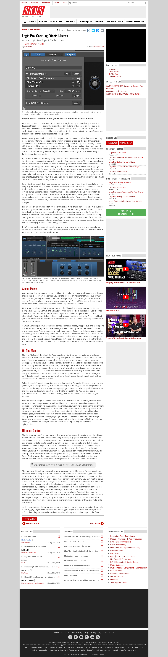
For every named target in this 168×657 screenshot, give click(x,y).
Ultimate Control (31, 430)
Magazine (56, 21)
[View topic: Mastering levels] (102, 575)
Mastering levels (71, 575)
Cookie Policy (77, 632)
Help (64, 3)
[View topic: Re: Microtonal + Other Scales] (59, 547)
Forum (43, 21)
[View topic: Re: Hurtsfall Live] (59, 536)
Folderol (24, 550)
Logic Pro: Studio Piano (117, 153)
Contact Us (65, 632)
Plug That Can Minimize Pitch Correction (81, 551)
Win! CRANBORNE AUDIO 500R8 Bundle (123, 94)
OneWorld (25, 570)
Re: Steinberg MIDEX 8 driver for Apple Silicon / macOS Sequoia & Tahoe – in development (39, 567)
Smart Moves (29, 288)
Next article (95, 523)
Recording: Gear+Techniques (122, 536)
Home (25, 21)
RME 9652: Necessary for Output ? (78, 546)
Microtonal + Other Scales (75, 561)
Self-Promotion (25, 543)
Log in (24, 3)
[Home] (33, 10)
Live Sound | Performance (121, 559)
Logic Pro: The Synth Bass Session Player (124, 166)
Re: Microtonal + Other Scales (33, 547)
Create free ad (126, 142)
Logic (42, 44)
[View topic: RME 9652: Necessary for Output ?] (102, 546)
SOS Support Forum (118, 582)
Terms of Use (109, 632)
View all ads (112, 142)
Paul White (28, 47)
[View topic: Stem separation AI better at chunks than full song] (102, 570)
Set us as (72, 30)
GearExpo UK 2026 (112, 310)
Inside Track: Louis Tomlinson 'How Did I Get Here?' (125, 202)
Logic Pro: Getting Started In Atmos (122, 162)
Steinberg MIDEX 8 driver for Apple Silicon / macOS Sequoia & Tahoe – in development (82, 536)
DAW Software (31, 44)
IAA (22, 560)
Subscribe (46, 3)
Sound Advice (115, 21)
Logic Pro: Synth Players (118, 171)
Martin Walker (26, 540)
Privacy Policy (96, 632)
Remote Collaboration (119, 573)
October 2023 (98, 46)
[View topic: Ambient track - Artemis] (102, 541)
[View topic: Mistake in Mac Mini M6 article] (102, 566)
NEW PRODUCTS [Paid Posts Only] (125, 547)
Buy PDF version (29, 518)
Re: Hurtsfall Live (28, 536)
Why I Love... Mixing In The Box (120, 183)
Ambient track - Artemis (74, 541)
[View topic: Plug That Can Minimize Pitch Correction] (102, 551)
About (56, 632)
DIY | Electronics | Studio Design (124, 562)
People (99, 21)
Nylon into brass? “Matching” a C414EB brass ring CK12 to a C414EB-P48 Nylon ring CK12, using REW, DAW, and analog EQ (82, 580)
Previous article (32, 523)
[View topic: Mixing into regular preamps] (102, 556)
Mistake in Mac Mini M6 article (77, 566)
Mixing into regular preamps (76, 556)
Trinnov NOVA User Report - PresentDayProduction (123, 338)
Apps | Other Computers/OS (122, 556)
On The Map (29, 350)
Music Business (135, 21)
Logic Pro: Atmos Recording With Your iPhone (126, 157)
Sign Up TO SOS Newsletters (126, 212)
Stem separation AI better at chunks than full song (82, 570)
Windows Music (117, 550)
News (32, 21)
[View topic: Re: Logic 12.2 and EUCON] (59, 557)
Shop (56, 3)
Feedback (114, 579)
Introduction (113, 69)
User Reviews (116, 570)
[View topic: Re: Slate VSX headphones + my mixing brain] (59, 577)
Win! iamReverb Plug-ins (116, 91)
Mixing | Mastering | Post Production (32, 583)
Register (34, 3)
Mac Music (24, 563)
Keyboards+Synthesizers (28, 553)
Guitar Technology (118, 544)
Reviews (70, 21)
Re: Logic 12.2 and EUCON (31, 557)
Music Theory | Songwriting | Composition (128, 568)
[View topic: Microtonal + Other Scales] (102, 561)
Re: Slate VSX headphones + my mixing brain (39, 577)
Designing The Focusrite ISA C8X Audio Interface (123, 282)
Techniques (85, 21)
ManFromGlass (27, 580)
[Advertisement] (126, 235)
